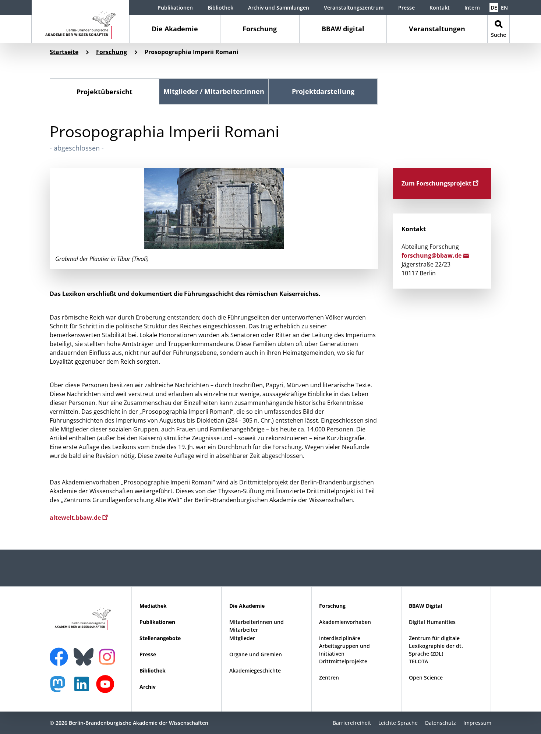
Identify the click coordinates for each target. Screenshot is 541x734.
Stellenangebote (160, 638)
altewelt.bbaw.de (76, 518)
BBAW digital (343, 28)
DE (494, 7)
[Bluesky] (85, 652)
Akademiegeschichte (255, 670)
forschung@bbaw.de (432, 255)
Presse (406, 7)
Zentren (329, 677)
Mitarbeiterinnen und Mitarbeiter (256, 625)
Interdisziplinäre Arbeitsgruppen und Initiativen (344, 646)
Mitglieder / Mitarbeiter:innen (213, 91)
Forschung (260, 28)
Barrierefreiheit (352, 722)
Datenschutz (440, 722)
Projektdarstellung (323, 91)
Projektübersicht (104, 91)
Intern (472, 7)
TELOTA (418, 661)
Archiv (147, 686)
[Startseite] (80, 21)
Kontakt (439, 7)
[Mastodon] (60, 687)
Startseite (64, 52)
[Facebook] (61, 652)
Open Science (426, 677)
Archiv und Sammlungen (278, 7)
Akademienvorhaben (345, 621)
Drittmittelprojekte (343, 661)
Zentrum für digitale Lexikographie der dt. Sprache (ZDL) (436, 646)
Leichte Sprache (398, 722)
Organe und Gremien (255, 654)
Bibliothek (220, 7)
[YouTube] (107, 687)
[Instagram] (109, 656)
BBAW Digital (425, 605)
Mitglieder (242, 638)
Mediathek (153, 605)
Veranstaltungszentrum (353, 7)
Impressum (477, 722)
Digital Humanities (432, 621)
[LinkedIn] (84, 687)
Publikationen (175, 7)
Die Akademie (175, 28)
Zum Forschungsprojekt (437, 183)
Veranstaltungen (437, 28)
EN (504, 7)
